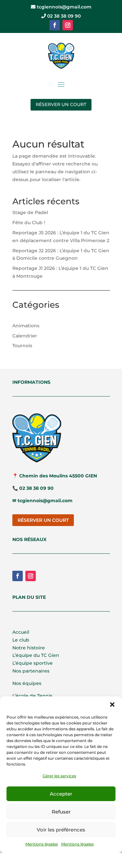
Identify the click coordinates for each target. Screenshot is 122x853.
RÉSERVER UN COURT (61, 104)
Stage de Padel (30, 212)
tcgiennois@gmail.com (63, 7)
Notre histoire (28, 648)
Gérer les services (59, 775)
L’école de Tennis (32, 696)
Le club (20, 640)
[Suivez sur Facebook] (54, 25)
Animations (25, 326)
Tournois (22, 346)
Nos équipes (26, 683)
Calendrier (24, 336)
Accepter (61, 794)
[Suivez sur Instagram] (67, 25)
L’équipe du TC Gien (35, 655)
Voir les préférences (61, 830)
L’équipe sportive (32, 663)
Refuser (61, 812)
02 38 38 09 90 (63, 16)
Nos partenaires (30, 671)
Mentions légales (41, 844)
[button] (112, 704)
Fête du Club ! (28, 222)
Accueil (20, 632)
